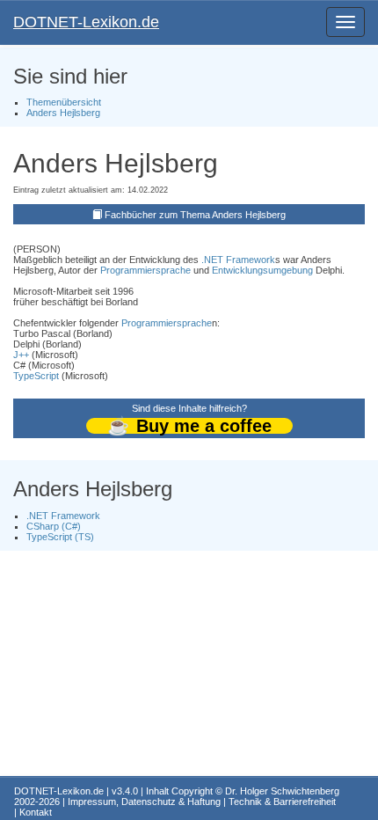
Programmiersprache (145, 270)
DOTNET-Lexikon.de (86, 22)
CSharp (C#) (53, 526)
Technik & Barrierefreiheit (282, 801)
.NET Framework (238, 259)
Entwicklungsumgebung (262, 270)
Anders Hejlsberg (63, 112)
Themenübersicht (63, 102)
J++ (21, 354)
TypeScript (36, 375)
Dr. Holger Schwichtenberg (282, 791)
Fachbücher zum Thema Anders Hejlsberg (195, 214)
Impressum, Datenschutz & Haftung (144, 801)
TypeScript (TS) (60, 536)
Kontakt (35, 812)
